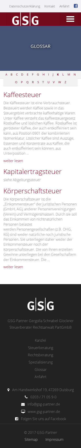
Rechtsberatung (40, 354)
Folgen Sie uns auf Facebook (43, 418)
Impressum (54, 439)
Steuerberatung (40, 347)
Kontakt (49, 6)
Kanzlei (40, 340)
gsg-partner (25, 19)
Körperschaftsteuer (32, 190)
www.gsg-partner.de (44, 411)
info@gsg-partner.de (43, 404)
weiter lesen (13, 160)
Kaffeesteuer (22, 94)
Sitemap (31, 439)
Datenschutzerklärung (24, 6)
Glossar (41, 369)
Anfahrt (64, 6)
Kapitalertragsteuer (32, 171)
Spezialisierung (41, 362)
